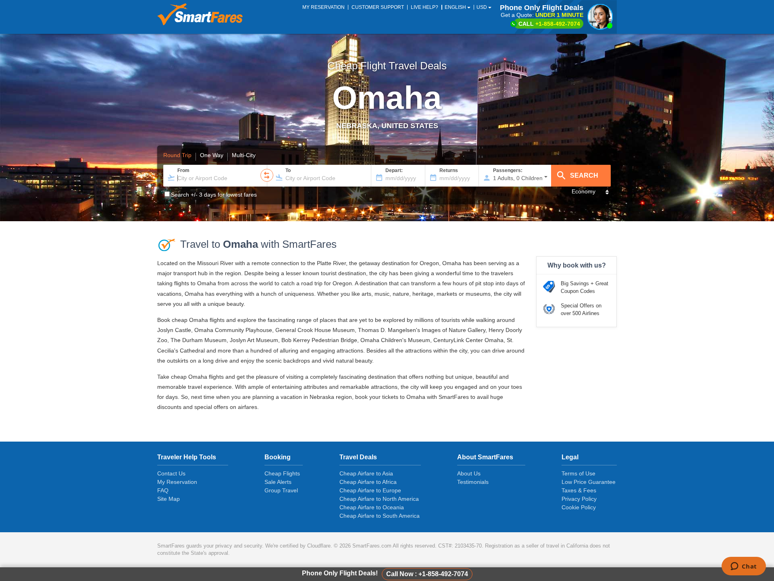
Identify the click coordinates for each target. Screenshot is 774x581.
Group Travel (281, 490)
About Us (469, 473)
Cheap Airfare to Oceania (371, 507)
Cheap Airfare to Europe (370, 490)
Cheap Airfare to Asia (366, 473)
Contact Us (171, 473)
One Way (211, 155)
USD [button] (482, 7)
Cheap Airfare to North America (379, 499)
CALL (549, 24)
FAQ (163, 490)
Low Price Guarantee (589, 482)
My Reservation (177, 482)
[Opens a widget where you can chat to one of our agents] (743, 567)
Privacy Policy (579, 499)
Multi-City (244, 155)
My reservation (323, 7)
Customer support (378, 7)
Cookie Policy (579, 507)
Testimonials (473, 482)
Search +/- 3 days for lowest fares (214, 194)
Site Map (168, 499)
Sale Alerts (277, 482)
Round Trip (177, 155)
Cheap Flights (282, 473)
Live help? (424, 7)
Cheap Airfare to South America (379, 516)
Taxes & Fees (579, 490)
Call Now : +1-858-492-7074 (427, 574)
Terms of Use (578, 473)
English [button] (456, 7)
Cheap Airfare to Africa (368, 482)
